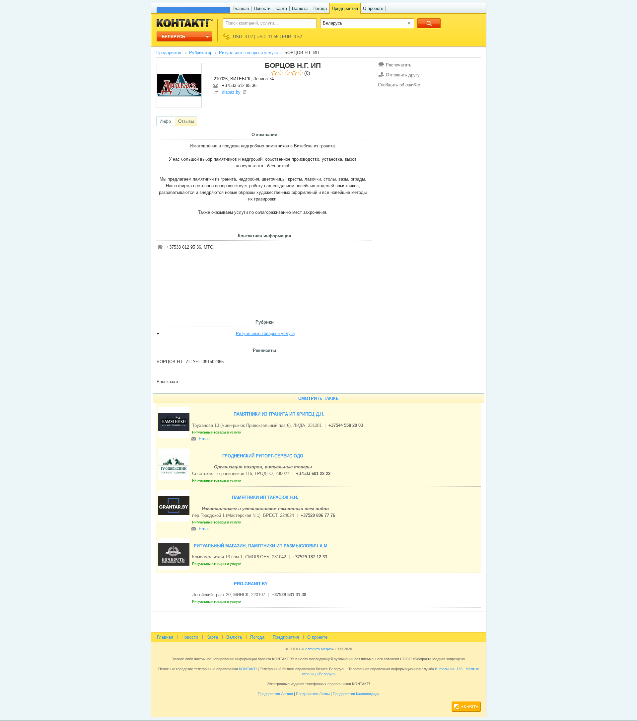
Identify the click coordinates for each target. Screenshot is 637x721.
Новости (262, 8)
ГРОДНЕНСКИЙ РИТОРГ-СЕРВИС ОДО (262, 455)
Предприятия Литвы (313, 694)
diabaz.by (231, 92)
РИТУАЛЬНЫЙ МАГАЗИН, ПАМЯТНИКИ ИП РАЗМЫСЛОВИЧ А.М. (261, 545)
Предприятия (345, 8)
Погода (320, 8)
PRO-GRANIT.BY (251, 583)
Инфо (165, 121)
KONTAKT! (247, 669)
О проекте (373, 8)
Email (204, 438)
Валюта (300, 8)
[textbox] (266, 23)
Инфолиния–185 (448, 669)
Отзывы (186, 121)
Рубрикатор (200, 52)
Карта (281, 8)
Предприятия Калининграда (356, 694)
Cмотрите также (318, 398)
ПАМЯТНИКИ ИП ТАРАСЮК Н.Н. (265, 497)
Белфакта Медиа (317, 649)
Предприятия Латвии (275, 694)
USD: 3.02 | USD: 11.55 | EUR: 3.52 (267, 36)
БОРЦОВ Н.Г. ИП (293, 65)
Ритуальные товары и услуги (248, 52)
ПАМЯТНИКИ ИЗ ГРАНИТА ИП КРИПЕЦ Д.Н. (279, 414)
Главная (241, 8)
